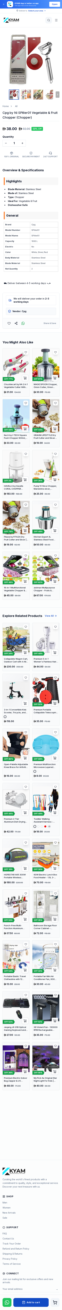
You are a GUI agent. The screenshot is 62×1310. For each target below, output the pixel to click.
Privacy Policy (10, 1258)
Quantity (8, 136)
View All (49, 615)
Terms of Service (12, 1263)
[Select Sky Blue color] (5, 717)
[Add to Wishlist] (9, 323)
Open (55, 4)
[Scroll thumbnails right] (57, 94)
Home (6, 106)
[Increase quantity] (22, 143)
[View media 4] (50, 95)
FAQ (5, 1233)
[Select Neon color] (42, 826)
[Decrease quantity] (6, 143)
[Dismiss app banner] (3, 4)
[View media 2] (26, 95)
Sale (5, 1217)
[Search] (48, 20)
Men (5, 1202)
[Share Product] (16, 323)
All (16, 106)
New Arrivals (9, 1212)
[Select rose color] (35, 771)
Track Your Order (12, 1243)
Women (6, 1207)
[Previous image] (6, 59)
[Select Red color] (45, 826)
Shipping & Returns (12, 1253)
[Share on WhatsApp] (23, 323)
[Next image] (56, 59)
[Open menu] (56, 20)
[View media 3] (38, 95)
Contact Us (8, 1238)
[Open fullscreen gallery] (55, 36)
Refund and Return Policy (16, 1248)
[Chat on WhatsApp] (7, 1302)
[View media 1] (14, 95)
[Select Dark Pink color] (8, 717)
